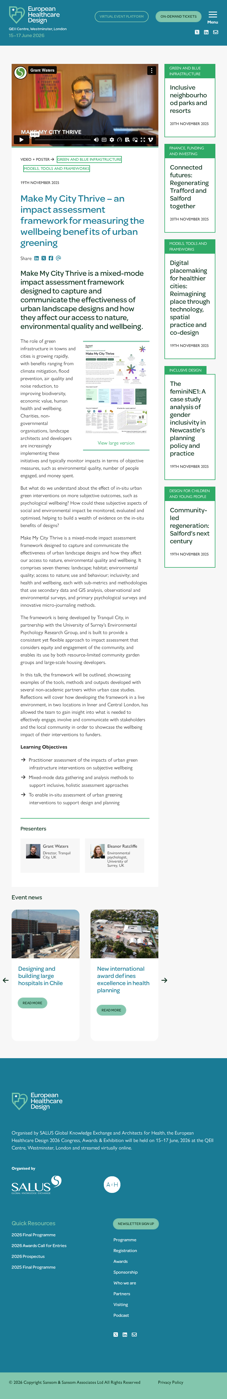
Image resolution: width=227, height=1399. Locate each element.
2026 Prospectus (28, 1256)
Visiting (121, 1304)
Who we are (125, 1283)
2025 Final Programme (34, 1267)
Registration (125, 1250)
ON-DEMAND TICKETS (179, 16)
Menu (212, 22)
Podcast (121, 1315)
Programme (125, 1239)
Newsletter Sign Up (136, 1223)
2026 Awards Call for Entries (39, 1245)
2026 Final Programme (34, 1234)
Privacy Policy (170, 1382)
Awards (121, 1261)
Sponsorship (126, 1272)
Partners (122, 1293)
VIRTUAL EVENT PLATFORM (122, 16)
